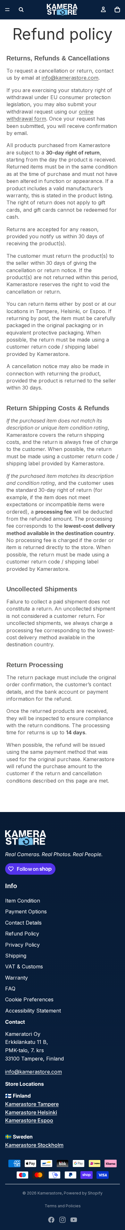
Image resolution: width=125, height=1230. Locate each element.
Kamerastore (50, 1193)
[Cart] (117, 10)
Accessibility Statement (33, 1010)
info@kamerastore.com (70, 78)
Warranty (16, 977)
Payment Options (26, 911)
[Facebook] (51, 1220)
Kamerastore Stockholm (34, 1145)
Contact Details (23, 922)
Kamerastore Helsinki (31, 1112)
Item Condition (22, 900)
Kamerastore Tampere (32, 1104)
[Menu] (7, 9)
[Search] (21, 10)
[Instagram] (62, 1220)
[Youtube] (74, 1220)
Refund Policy (22, 933)
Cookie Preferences (29, 999)
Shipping (15, 955)
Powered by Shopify (83, 1193)
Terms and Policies (63, 1205)
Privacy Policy (22, 945)
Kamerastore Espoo (29, 1120)
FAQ (10, 988)
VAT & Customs (24, 966)
